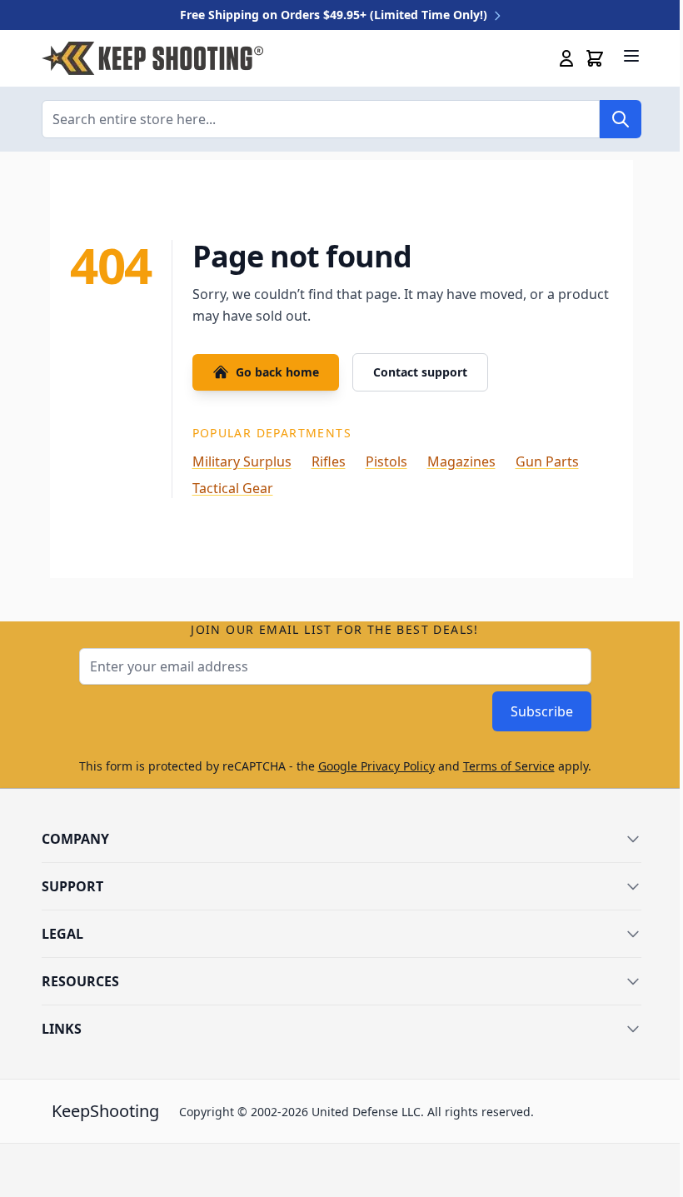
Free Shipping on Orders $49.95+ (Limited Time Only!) (335, 14)
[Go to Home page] (152, 58)
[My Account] (566, 58)
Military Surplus (242, 461)
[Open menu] (631, 56)
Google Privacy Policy (376, 766)
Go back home (277, 372)
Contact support (420, 372)
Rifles (329, 461)
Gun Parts (547, 461)
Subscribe (542, 711)
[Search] (620, 119)
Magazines (461, 461)
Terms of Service (509, 766)
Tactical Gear (232, 488)
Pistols (386, 461)
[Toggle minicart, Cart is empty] (594, 58)
